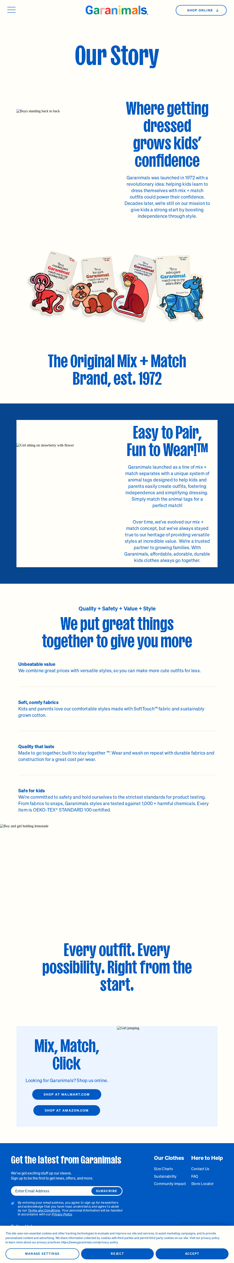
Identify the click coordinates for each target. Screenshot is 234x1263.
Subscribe (106, 1191)
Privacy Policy (62, 1214)
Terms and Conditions (44, 1210)
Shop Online (200, 10)
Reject (117, 1254)
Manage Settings (42, 1254)
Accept (192, 1254)
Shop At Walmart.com (67, 1094)
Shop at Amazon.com (67, 1110)
